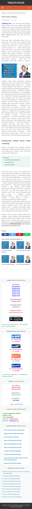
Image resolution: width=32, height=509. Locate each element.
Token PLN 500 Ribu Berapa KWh (12, 444)
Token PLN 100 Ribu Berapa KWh (12, 447)
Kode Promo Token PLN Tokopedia (12, 497)
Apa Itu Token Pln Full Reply (11, 437)
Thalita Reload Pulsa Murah (17, 505)
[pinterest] (19, 234)
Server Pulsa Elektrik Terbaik (23, 250)
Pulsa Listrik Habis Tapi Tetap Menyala (14, 430)
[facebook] (5, 234)
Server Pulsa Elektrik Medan (23, 264)
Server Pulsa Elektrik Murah (8, 264)
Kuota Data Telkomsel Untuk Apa (12, 160)
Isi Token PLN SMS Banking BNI (12, 451)
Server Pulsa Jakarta (10, 164)
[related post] (8, 245)
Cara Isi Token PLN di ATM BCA (11, 491)
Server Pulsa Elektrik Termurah (6, 251)
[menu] (2, 7)
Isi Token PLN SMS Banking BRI (12, 454)
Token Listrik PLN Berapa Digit (11, 494)
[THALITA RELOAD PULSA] (16, 3)
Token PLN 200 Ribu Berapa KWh (12, 440)
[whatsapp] (26, 234)
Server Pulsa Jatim (9, 162)
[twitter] (12, 234)
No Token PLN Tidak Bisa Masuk (12, 463)
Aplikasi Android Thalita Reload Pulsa (14, 433)
